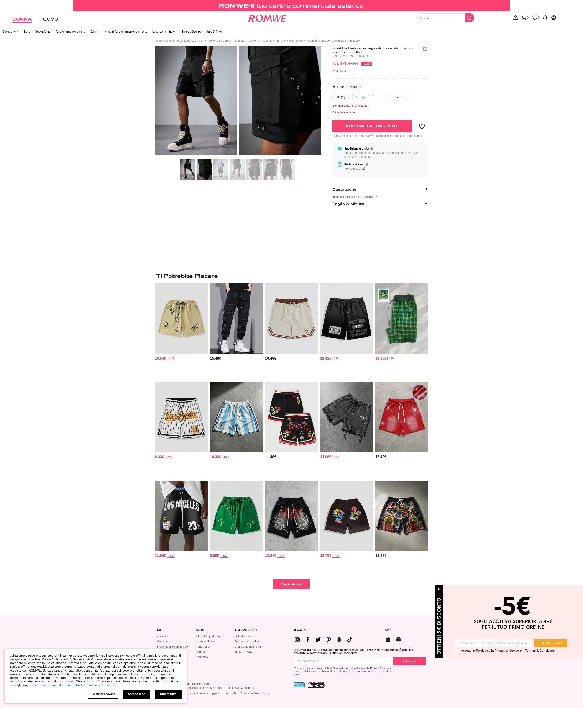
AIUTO (200, 630)
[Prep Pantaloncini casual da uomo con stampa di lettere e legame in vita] (181, 516)
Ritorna (200, 652)
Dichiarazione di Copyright (204, 693)
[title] (291, 276)
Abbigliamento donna (70, 31)
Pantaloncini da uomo (246, 40)
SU (159, 630)
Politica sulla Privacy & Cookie (372, 668)
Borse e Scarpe (191, 31)
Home (158, 40)
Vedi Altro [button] (292, 584)
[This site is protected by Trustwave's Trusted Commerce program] (299, 685)
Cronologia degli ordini (249, 646)
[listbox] (515, 17)
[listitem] (181, 330)
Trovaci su (300, 630)
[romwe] (267, 17)
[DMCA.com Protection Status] (316, 685)
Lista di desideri (244, 636)
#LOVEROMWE (244, 652)
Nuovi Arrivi (43, 31)
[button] (422, 126)
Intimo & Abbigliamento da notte (125, 31)
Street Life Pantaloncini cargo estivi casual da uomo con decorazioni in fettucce (372, 50)
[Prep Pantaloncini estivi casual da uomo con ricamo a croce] (236, 516)
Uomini (169, 40)
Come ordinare (205, 641)
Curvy (94, 31)
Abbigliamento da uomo (191, 40)
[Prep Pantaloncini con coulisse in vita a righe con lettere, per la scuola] (291, 318)
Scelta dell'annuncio (253, 693)
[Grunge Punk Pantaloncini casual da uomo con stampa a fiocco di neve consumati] (346, 417)
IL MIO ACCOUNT (246, 630)
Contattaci (163, 641)
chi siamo (163, 636)
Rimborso (202, 657)
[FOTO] (238, 101)
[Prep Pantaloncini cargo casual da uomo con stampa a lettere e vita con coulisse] (346, 516)
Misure (344, 87)
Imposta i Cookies (240, 688)
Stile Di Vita (214, 31)
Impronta (230, 693)
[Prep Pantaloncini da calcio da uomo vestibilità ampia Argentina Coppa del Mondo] (236, 417)
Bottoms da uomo (219, 40)
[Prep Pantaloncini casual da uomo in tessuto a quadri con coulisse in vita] (401, 318)
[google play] (398, 639)
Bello (27, 31)
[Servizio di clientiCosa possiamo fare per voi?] (545, 17)
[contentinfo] (160, 358)
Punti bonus (203, 646)
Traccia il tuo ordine (247, 641)
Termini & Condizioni (540, 650)
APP (388, 630)
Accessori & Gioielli (164, 31)
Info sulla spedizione (208, 636)
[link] (291, 5)
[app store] (388, 639)
